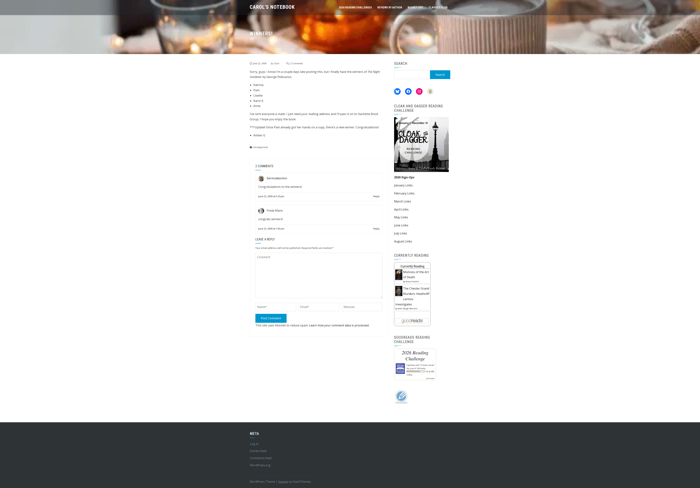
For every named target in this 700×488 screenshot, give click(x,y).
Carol (276, 63)
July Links (400, 233)
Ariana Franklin (412, 281)
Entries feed (258, 451)
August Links (403, 241)
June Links (401, 225)
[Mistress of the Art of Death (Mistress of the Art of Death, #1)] (398, 274)
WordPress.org (260, 465)
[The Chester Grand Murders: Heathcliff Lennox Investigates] (398, 291)
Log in (254, 444)
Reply (376, 196)
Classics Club (438, 7)
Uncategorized (260, 147)
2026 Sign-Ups (404, 177)
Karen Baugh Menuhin (407, 308)
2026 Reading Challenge (415, 355)
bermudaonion (277, 178)
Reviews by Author (389, 7)
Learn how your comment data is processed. (339, 325)
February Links (404, 193)
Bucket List (415, 7)
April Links (401, 209)
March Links (402, 201)
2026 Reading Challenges (355, 7)
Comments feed (260, 458)
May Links (401, 217)
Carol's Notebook (272, 7)
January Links (403, 185)
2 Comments (296, 63)
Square (283, 482)
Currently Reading (412, 266)
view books (430, 378)
